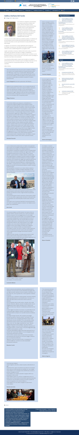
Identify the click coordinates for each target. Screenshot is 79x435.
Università (27, 10)
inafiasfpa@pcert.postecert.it (22, 1)
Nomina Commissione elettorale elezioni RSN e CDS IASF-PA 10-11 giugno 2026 (67, 79)
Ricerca (20, 10)
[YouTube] (73, 1)
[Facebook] (71, 1)
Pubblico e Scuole (38, 10)
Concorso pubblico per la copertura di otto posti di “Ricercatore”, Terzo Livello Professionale (68, 52)
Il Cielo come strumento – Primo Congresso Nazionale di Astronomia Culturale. (46, 410)
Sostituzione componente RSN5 (67, 91)
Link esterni (55, 10)
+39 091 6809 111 (9, 1)
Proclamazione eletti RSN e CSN (67, 72)
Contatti (47, 10)
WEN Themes (50, 433)
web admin (16, 18)
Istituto (13, 10)
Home (7, 10)
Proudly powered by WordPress (32, 433)
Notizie (7, 405)
